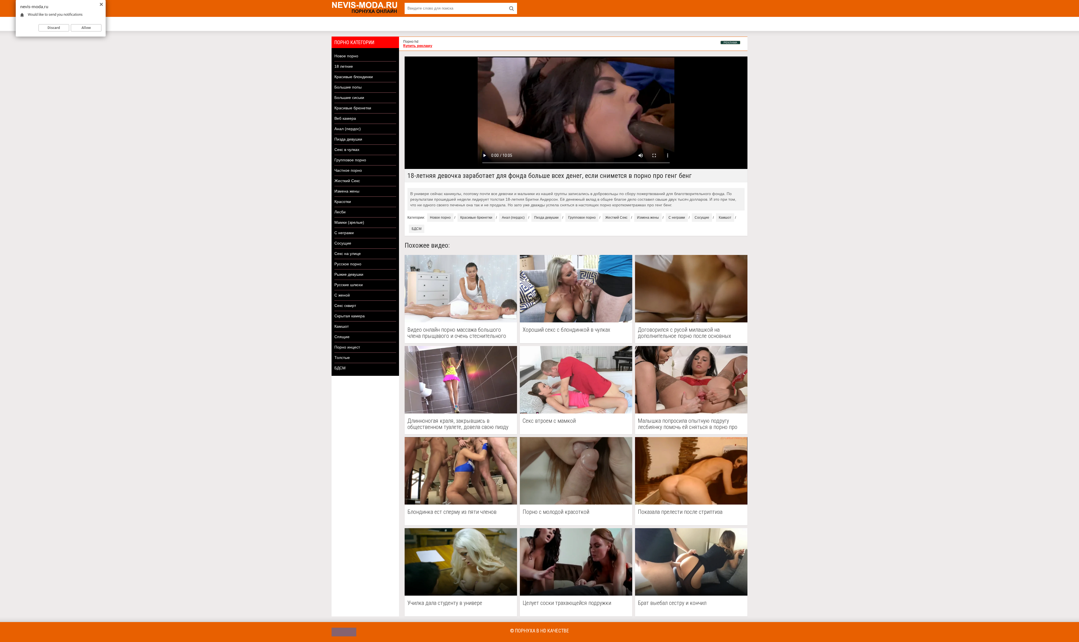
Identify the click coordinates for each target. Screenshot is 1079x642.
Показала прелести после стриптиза (680, 512)
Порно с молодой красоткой (556, 512)
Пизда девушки (348, 139)
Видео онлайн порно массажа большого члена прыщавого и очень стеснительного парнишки (456, 333)
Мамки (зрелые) (349, 222)
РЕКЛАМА (730, 42)
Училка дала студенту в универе (444, 603)
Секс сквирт (345, 305)
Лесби (340, 212)
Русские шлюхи (348, 284)
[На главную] (365, 8)
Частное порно (348, 170)
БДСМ (340, 368)
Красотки (342, 201)
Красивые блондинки (353, 76)
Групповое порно (350, 160)
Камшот (341, 326)
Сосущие (342, 243)
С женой (342, 295)
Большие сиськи (349, 97)
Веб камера (345, 118)
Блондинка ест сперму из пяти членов (452, 512)
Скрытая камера (349, 316)
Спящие (342, 336)
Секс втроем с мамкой (549, 421)
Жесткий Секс (347, 180)
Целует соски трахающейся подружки (567, 603)
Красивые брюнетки (352, 108)
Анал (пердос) (347, 128)
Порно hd (410, 42)
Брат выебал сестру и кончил (672, 603)
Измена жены (346, 191)
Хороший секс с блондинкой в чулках (566, 330)
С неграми (344, 232)
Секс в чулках (346, 149)
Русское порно (347, 264)
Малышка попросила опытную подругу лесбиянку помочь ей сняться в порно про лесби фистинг (687, 424)
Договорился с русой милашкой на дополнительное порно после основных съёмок (684, 333)
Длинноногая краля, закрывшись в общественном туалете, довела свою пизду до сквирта (457, 424)
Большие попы (348, 87)
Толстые (342, 357)
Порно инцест (347, 347)
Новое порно (346, 56)
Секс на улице (347, 253)
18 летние (343, 66)
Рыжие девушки (348, 274)
